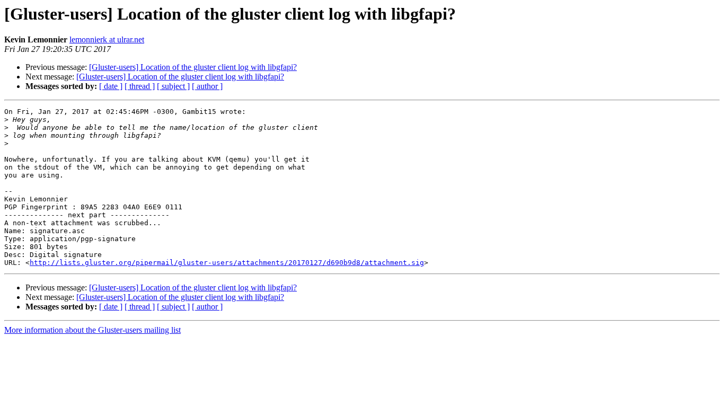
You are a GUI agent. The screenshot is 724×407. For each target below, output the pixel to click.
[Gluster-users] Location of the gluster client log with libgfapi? (193, 67)
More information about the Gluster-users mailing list (92, 329)
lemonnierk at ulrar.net (106, 39)
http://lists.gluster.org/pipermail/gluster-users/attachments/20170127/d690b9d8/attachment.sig (227, 263)
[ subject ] (173, 86)
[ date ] (110, 86)
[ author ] (207, 86)
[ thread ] (140, 86)
